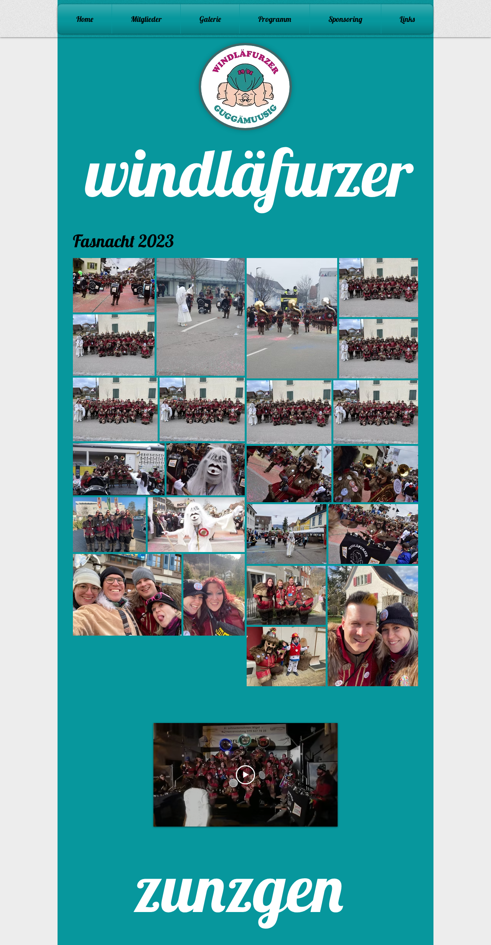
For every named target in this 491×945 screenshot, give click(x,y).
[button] (210, 19)
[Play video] (245, 774)
